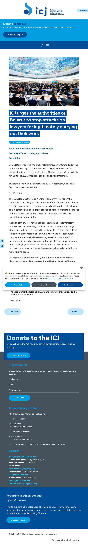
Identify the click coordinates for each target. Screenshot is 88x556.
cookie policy (67, 278)
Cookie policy (72, 540)
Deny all (44, 285)
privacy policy (52, 278)
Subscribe (19, 397)
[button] (82, 269)
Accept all (18, 285)
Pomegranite (51, 534)
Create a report (17, 520)
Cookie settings (70, 285)
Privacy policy (58, 540)
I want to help (14, 34)
